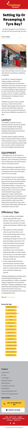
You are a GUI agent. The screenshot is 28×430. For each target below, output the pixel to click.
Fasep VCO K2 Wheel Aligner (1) (13, 313)
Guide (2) (11, 316)
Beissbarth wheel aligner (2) (13, 306)
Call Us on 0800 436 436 (14, 403)
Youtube (17, 423)
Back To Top (12, 417)
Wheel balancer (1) (11, 355)
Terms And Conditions (18, 418)
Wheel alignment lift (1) (12, 351)
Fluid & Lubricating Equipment (9, 394)
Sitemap (19, 417)
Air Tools (3, 375)
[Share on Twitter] (26, 37)
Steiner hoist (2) (10, 335)
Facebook (11, 423)
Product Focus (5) (11, 329)
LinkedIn (14, 423)
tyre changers (11, 297)
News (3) (11, 326)
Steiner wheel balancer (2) (12, 345)
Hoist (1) (11, 319)
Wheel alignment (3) (11, 348)
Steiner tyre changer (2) (12, 342)
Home (6, 417)
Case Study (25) (11, 310)
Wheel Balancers (5, 383)
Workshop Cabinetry (6, 380)
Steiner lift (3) (11, 339)
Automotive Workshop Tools (9, 391)
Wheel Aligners (5, 388)
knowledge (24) (11, 322)
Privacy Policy (7, 418)
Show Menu (2, 4)
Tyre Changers (5, 378)
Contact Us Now (14, 410)
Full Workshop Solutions (8, 386)
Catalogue (10, 420)
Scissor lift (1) (11, 332)
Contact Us (17, 420)
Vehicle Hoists (5, 372)
